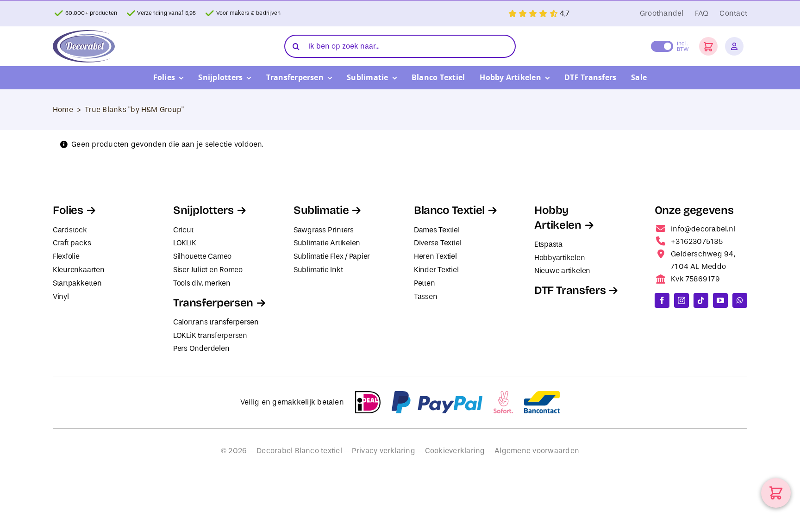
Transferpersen (213, 302)
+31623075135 (697, 241)
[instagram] (681, 300)
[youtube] (720, 300)
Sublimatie (321, 210)
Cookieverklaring (455, 450)
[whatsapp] (739, 300)
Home (63, 109)
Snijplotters (203, 210)
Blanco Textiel (449, 210)
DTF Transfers (570, 290)
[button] (708, 46)
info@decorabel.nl (703, 228)
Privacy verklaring (383, 450)
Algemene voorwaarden (536, 450)
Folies (68, 210)
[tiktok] (701, 300)
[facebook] (662, 300)
